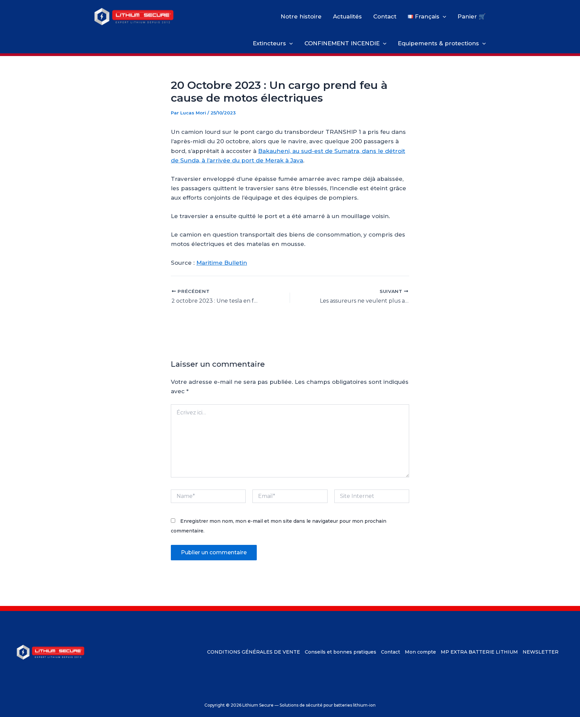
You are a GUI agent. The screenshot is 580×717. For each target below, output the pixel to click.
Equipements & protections (438, 43)
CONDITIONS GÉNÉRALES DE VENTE (253, 652)
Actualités (347, 16)
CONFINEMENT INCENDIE (342, 43)
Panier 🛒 (471, 16)
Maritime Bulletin (221, 262)
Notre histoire (301, 16)
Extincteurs (269, 43)
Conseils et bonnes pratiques (340, 652)
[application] (442, 16)
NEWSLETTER (541, 652)
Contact (384, 16)
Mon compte (420, 652)
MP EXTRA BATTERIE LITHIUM (479, 652)
